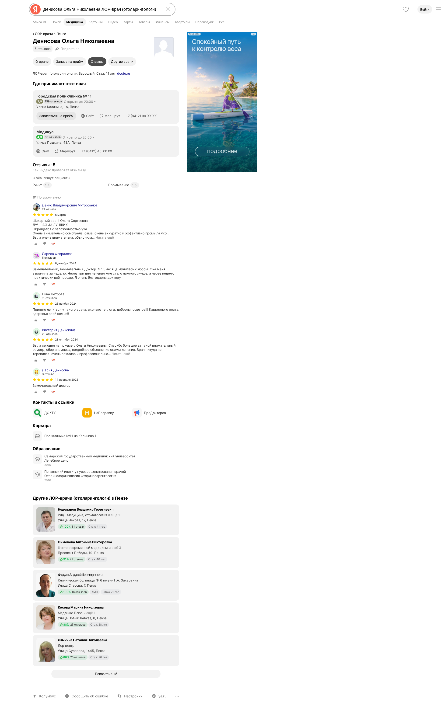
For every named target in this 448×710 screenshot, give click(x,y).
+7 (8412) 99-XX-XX (141, 116)
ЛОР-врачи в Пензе (50, 34)
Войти (424, 9)
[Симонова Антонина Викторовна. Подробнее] (105, 552)
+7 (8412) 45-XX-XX (96, 151)
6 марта (60, 214)
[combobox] (101, 9)
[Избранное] (406, 9)
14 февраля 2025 (66, 379)
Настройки (133, 696)
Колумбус (47, 696)
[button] (87, 116)
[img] (43, 215)
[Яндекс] (35, 9)
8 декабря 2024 (65, 263)
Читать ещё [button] (105, 237)
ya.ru (162, 696)
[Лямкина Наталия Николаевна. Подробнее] (105, 650)
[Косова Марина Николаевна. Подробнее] (105, 617)
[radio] (36, 243)
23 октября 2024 (66, 339)
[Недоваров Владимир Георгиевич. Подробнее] (105, 519)
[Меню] (438, 9)
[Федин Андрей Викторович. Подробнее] (105, 585)
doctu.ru (123, 73)
